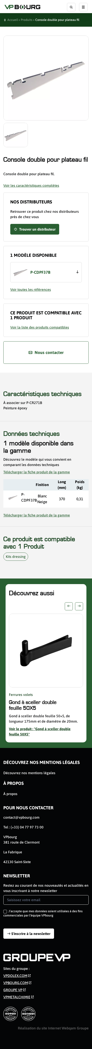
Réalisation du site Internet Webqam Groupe (53, 1028)
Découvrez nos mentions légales (41, 762)
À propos (13, 783)
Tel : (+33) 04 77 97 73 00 (23, 827)
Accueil (12, 20)
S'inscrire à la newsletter (30, 934)
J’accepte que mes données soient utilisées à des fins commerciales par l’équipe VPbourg (43, 913)
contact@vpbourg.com (21, 817)
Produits (26, 20)
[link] (17, 975)
